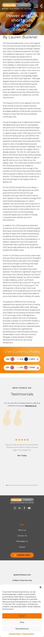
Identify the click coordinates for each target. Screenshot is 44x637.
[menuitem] (22, 524)
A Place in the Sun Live (22, 580)
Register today (23, 555)
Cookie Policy (15, 634)
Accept (22, 616)
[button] (40, 587)
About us (22, 530)
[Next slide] (22, 406)
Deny (22, 622)
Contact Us (22, 536)
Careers (22, 547)
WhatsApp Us (22, 541)
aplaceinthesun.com (22, 575)
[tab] (6, 485)
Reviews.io (29, 406)
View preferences (22, 629)
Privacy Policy (28, 634)
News (22, 524)
